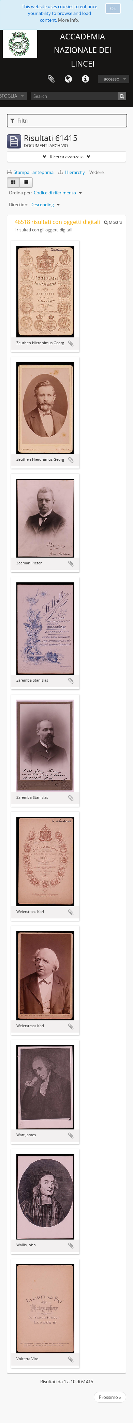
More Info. (68, 20)
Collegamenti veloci (85, 79)
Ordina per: (20, 193)
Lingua (68, 79)
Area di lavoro (51, 79)
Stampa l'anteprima (33, 172)
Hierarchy (75, 172)
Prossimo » (110, 1397)
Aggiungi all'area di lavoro (71, 343)
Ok (113, 8)
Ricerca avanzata (67, 157)
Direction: (18, 204)
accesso (111, 79)
